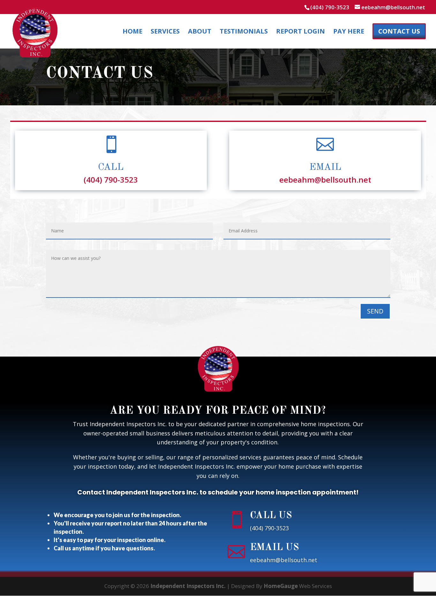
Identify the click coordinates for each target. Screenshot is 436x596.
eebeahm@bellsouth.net (325, 179)
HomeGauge (281, 586)
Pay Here (348, 32)
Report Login (300, 32)
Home (132, 32)
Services (165, 32)
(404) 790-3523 (329, 7)
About (199, 32)
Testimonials (244, 32)
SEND (375, 311)
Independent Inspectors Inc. (188, 586)
